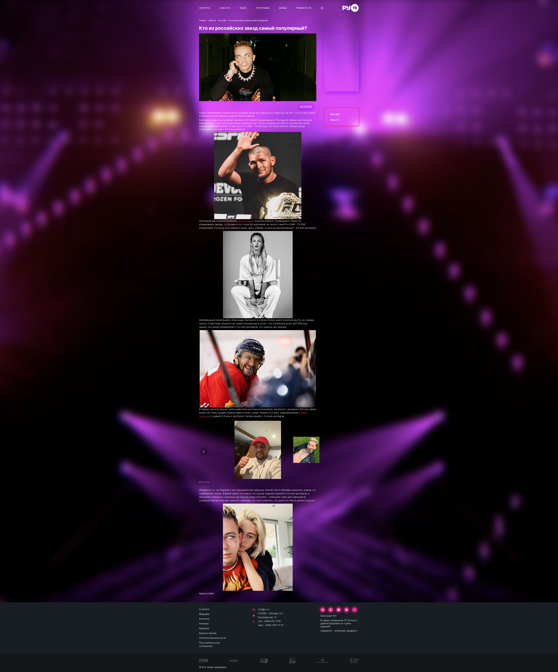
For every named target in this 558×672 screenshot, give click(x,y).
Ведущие (204, 613)
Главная (202, 20)
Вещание (204, 628)
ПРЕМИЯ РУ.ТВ (303, 8)
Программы (263, 8)
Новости (225, 8)
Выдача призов (207, 633)
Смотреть (204, 8)
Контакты (204, 618)
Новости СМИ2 (206, 593)
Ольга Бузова (245, 220)
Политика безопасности (212, 637)
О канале (204, 609)
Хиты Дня (222, 20)
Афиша (283, 8)
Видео (243, 8)
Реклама (204, 623)
